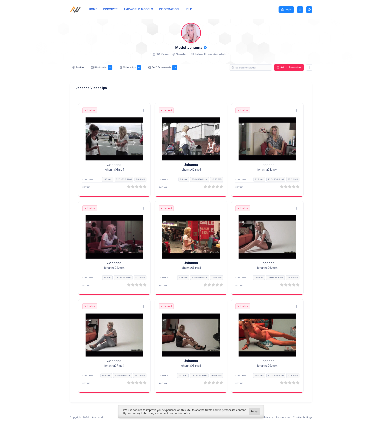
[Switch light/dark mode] (300, 9)
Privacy (268, 417)
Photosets (103, 67)
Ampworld (98, 417)
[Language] (309, 9)
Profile (80, 67)
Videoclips (131, 67)
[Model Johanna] (114, 138)
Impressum (283, 417)
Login (288, 9)
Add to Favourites (290, 67)
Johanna (114, 165)
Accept (254, 411)
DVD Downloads (164, 67)
